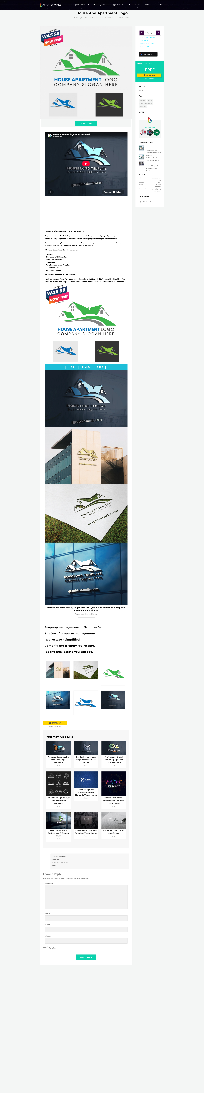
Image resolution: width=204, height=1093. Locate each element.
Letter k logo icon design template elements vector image (86, 792)
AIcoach (81, 5)
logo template (144, 40)
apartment (143, 100)
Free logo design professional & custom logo (58, 833)
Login (159, 5)
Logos (141, 90)
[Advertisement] (108, 213)
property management (146, 103)
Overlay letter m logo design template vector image (86, 759)
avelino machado (59, 857)
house (150, 100)
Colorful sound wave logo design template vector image (113, 800)
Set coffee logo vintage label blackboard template (58, 800)
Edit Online (87, 123)
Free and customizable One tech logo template (58, 759)
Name (48, 913)
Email (48, 925)
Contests (119, 5)
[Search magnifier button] (158, 32)
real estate (143, 106)
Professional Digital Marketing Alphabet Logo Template (114, 759)
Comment (50, 883)
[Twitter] (143, 202)
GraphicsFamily (149, 127)
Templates (135, 5)
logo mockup (150, 37)
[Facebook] (140, 202)
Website (48, 936)
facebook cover (145, 46)
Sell (149, 5)
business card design (147, 43)
